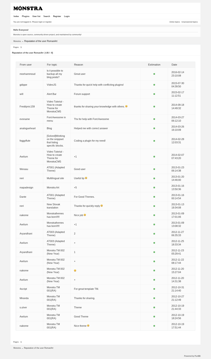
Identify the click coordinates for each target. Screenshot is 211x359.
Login (67, 16)
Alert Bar (51, 94)
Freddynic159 (27, 106)
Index (16, 16)
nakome (24, 215)
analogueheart (28, 128)
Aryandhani (26, 233)
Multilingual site (55, 178)
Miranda (24, 298)
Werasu (24, 169)
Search (46, 16)
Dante (23, 196)
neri (22, 178)
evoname (25, 119)
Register (57, 16)
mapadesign (26, 187)
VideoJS (51, 84)
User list (36, 16)
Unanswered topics (189, 22)
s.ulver (23, 307)
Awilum (24, 156)
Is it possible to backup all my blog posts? (55, 74)
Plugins (25, 16)
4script (23, 289)
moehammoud (27, 74)
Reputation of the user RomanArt (40, 41)
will (21, 94)
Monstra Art (53, 187)
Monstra (17, 41)
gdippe (23, 84)
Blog (49, 128)
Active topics (174, 22)
